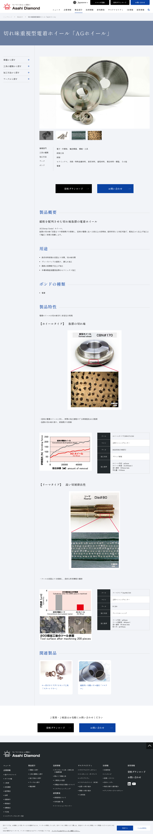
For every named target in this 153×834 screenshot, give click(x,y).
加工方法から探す (11, 72)
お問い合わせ (115, 188)
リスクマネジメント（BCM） (89, 782)
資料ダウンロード (73, 188)
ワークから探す (10, 78)
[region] (76, 827)
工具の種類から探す (12, 66)
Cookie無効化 (142, 828)
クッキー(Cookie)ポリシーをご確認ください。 (66, 831)
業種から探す (9, 59)
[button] (62, 135)
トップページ (7, 17)
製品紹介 (20, 17)
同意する (125, 828)
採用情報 (131, 765)
